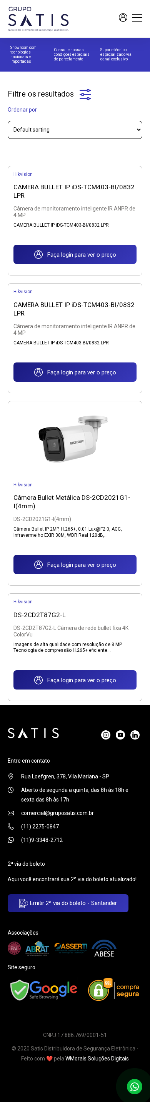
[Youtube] (120, 735)
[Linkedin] (135, 735)
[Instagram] (105, 735)
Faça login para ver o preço (79, 254)
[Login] (123, 18)
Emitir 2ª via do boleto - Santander (72, 903)
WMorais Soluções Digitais (97, 1058)
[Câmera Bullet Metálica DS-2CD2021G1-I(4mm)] (75, 439)
